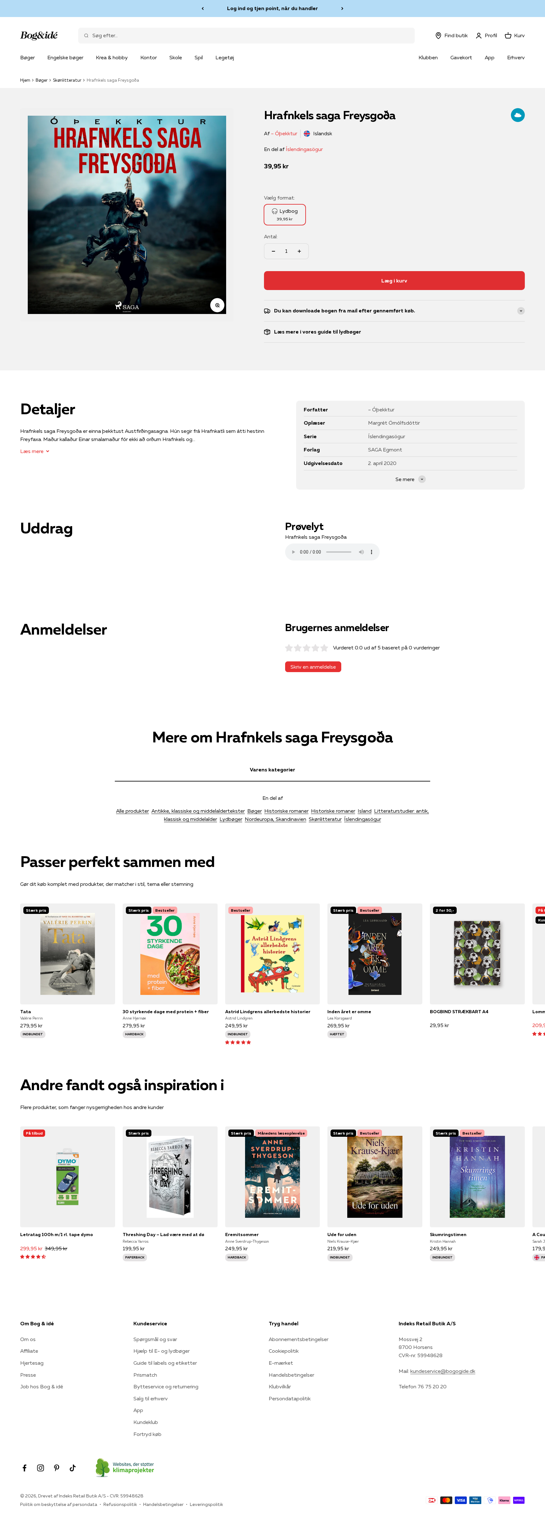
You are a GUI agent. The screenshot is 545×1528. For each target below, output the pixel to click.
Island (365, 811)
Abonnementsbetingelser (298, 1339)
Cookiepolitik (284, 1351)
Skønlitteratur (67, 80)
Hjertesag (32, 1363)
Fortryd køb (147, 1434)
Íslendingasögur (304, 149)
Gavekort (461, 57)
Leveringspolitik (206, 1504)
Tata (25, 1011)
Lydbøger (231, 819)
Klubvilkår (280, 1386)
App (490, 57)
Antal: (271, 236)
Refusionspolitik (120, 1504)
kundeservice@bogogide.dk (442, 1371)
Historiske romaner (286, 811)
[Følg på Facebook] (24, 1468)
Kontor (148, 57)
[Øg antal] (299, 251)
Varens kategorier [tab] (272, 769)
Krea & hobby (112, 57)
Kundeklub (145, 1422)
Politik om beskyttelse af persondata (58, 1504)
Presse (28, 1375)
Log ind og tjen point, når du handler (272, 8)
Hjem (25, 80)
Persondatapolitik (290, 1398)
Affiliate (29, 1351)
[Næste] (342, 8)
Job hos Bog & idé (41, 1386)
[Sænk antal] (273, 251)
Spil (199, 57)
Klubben (428, 57)
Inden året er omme (349, 1011)
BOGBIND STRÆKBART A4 (459, 1011)
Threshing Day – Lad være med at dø (163, 1234)
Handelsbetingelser (291, 1375)
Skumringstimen (448, 1234)
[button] (238, 1042)
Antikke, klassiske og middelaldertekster (198, 811)
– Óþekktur (284, 133)
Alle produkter (132, 811)
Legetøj (224, 57)
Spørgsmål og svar (155, 1339)
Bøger (27, 57)
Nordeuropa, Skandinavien (275, 819)
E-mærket (281, 1363)
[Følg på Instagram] (40, 1468)
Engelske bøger (65, 57)
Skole (175, 57)
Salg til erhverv (150, 1398)
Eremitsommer (242, 1234)
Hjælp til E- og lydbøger (161, 1351)
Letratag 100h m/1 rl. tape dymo (56, 1234)
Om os (28, 1339)
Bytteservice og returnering (165, 1386)
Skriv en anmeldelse (313, 667)
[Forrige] (203, 8)
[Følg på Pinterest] (56, 1468)
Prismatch (145, 1375)
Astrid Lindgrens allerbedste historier (267, 1011)
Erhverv (516, 57)
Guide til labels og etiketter (165, 1363)
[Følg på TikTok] (72, 1468)
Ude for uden (341, 1234)
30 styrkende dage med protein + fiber (166, 1011)
